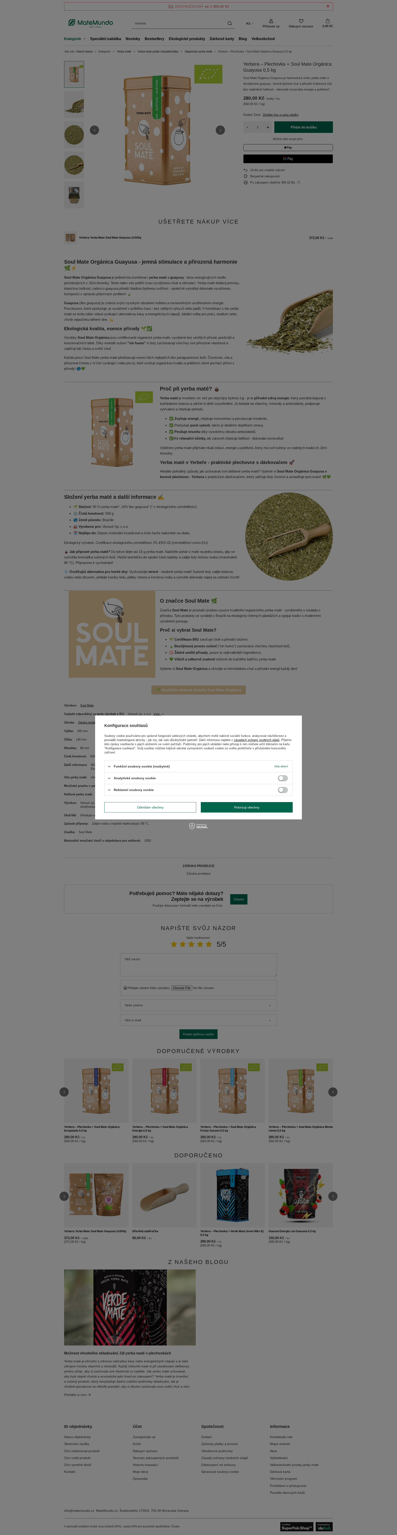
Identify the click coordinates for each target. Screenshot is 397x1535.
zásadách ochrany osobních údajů (256, 740)
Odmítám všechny (150, 807)
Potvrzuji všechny (246, 807)
